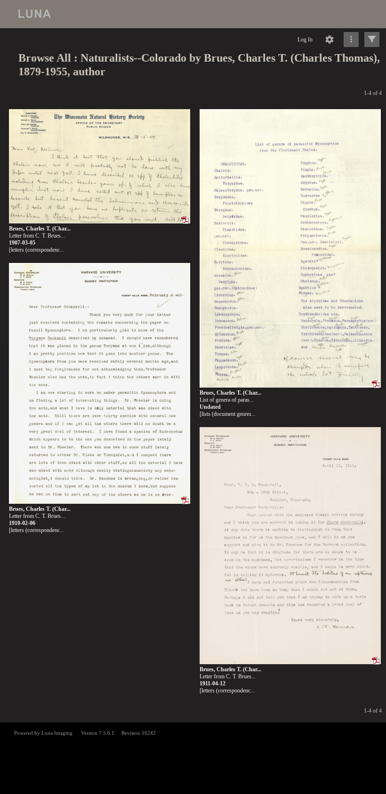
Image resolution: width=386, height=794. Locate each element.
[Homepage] (193, 14)
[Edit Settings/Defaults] (329, 39)
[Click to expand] (371, 39)
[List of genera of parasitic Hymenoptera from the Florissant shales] (290, 249)
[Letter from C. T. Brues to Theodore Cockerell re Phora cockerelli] (290, 546)
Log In (305, 39)
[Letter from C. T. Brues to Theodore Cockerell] (99, 166)
